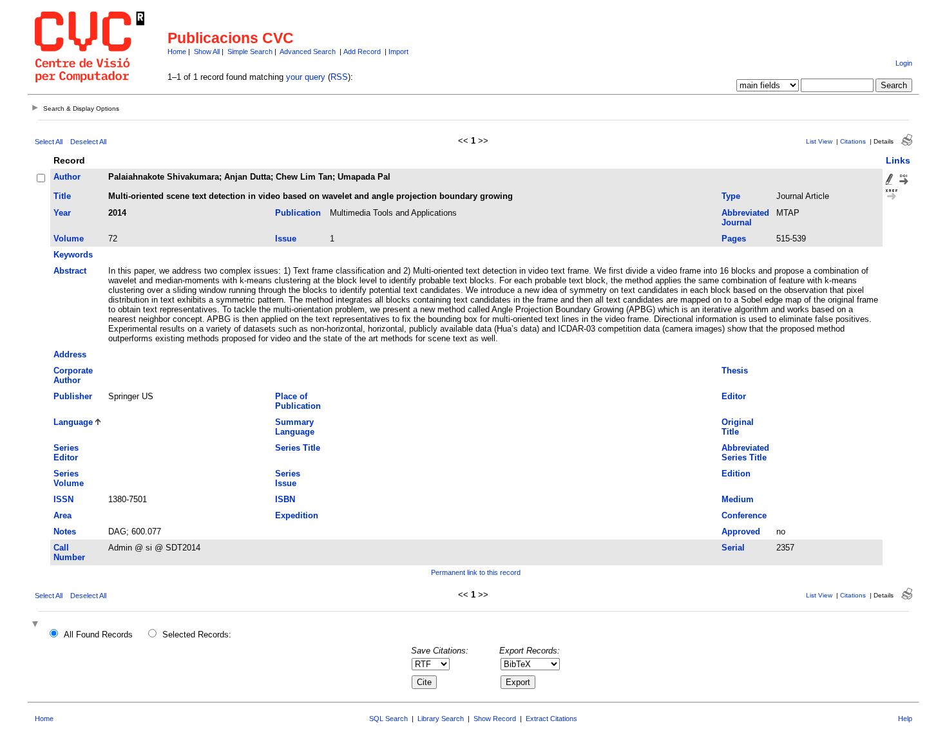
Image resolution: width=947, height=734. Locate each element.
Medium (738, 499)
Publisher (72, 396)
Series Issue (287, 478)
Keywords (73, 254)
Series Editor (66, 452)
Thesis (735, 370)
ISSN (63, 499)
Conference (744, 515)
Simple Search (250, 51)
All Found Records (98, 634)
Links (898, 160)
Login (903, 63)
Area (62, 515)
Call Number (69, 552)
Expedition (296, 515)
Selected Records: (196, 634)
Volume (68, 238)
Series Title (297, 448)
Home (176, 51)
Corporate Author (73, 375)
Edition (736, 473)
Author (67, 177)
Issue (285, 238)
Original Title (738, 427)
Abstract (69, 271)
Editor (734, 396)
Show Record (495, 718)
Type (731, 196)
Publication (298, 213)
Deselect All (88, 142)
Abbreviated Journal (745, 217)
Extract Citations (551, 718)
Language (73, 422)
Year (62, 213)
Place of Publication (298, 401)
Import (398, 51)
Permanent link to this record (476, 572)
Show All (207, 51)
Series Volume (68, 478)
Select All (48, 142)
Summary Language (294, 427)
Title (62, 196)
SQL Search (388, 718)
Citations (853, 141)
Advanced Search (308, 51)
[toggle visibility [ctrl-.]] (36, 624)
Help (905, 718)
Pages (734, 238)
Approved (741, 531)
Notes (64, 531)
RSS (339, 77)
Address (69, 354)
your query (305, 77)
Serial (733, 547)
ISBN (285, 499)
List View (819, 141)
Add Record (362, 51)
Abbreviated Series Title (745, 452)
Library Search (440, 718)
